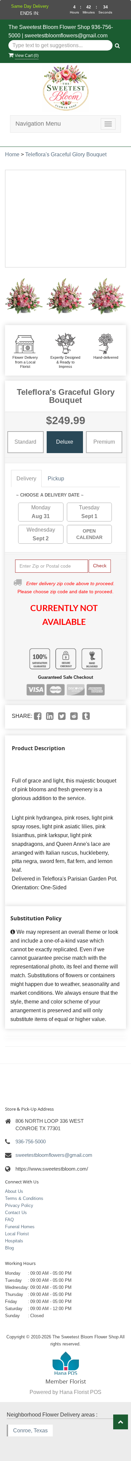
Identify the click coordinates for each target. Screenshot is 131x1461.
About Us (14, 1191)
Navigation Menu (38, 123)
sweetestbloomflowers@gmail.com (66, 35)
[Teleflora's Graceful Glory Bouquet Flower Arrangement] (24, 296)
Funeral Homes (20, 1226)
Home (12, 154)
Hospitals (14, 1240)
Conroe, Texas (30, 1430)
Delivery (26, 478)
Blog (9, 1247)
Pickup (56, 478)
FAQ (9, 1219)
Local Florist (17, 1233)
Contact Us (16, 1212)
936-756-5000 (30, 1141)
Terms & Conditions (24, 1198)
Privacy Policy (19, 1205)
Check (99, 565)
